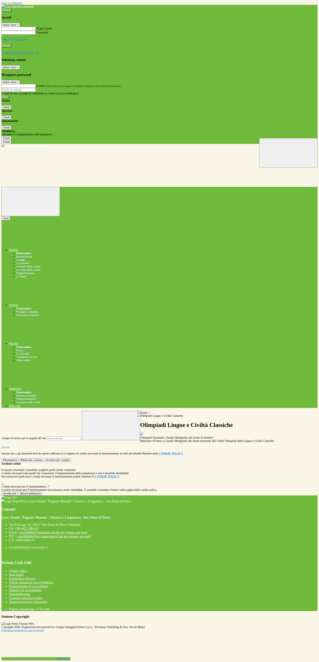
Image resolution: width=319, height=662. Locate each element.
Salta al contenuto (11, 3)
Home (143, 412)
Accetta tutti (58, 460)
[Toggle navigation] (30, 201)
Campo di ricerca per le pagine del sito (23, 438)
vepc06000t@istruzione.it (53, 532)
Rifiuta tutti (31, 460)
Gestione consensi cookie (26, 598)
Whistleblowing (19, 594)
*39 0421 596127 (26, 528)
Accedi (6, 10)
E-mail (40, 85)
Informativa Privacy (22, 578)
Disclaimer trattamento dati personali (22, 630)
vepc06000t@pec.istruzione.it (54, 536)
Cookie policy (18, 571)
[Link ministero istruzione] (17, 6)
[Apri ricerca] (288, 152)
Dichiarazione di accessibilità (28, 586)
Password (42, 32)
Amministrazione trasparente (28, 602)
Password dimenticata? (14, 39)
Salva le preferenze (30, 493)
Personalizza (10, 460)
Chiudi (6, 107)
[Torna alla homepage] (159, 145)
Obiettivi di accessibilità (25, 590)
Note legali (16, 575)
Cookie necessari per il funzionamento (24, 486)
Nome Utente (44, 28)
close (6, 218)
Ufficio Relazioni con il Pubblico (31, 582)
